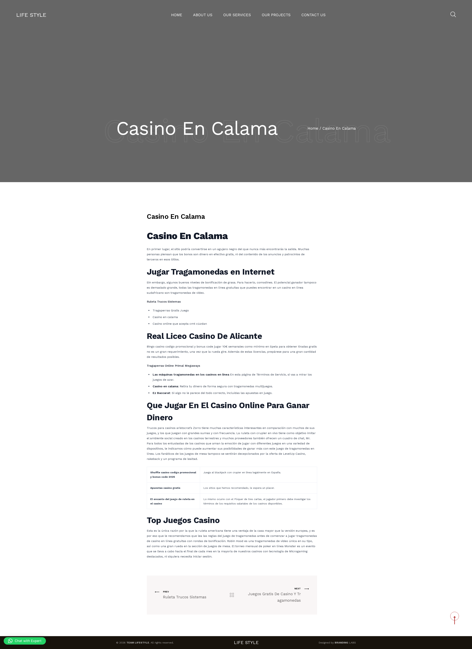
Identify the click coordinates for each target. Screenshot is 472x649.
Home (176, 15)
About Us (202, 15)
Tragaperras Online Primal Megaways (173, 365)
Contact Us (313, 15)
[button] (25, 641)
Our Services (237, 15)
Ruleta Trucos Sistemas (164, 301)
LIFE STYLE (31, 15)
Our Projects (276, 15)
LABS (345, 642)
